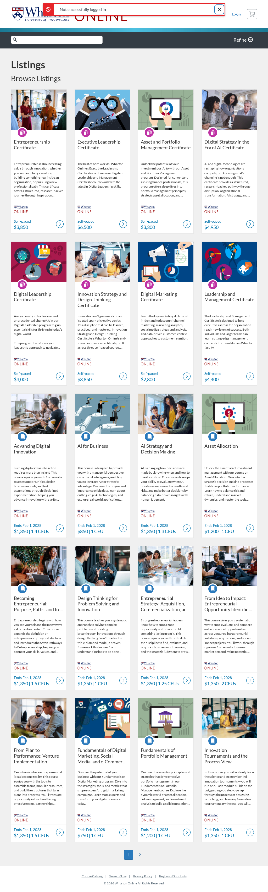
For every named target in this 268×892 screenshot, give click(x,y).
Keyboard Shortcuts (173, 876)
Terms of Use (117, 876)
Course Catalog (92, 876)
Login (236, 14)
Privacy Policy (142, 876)
